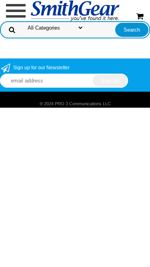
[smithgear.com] (75, 10)
